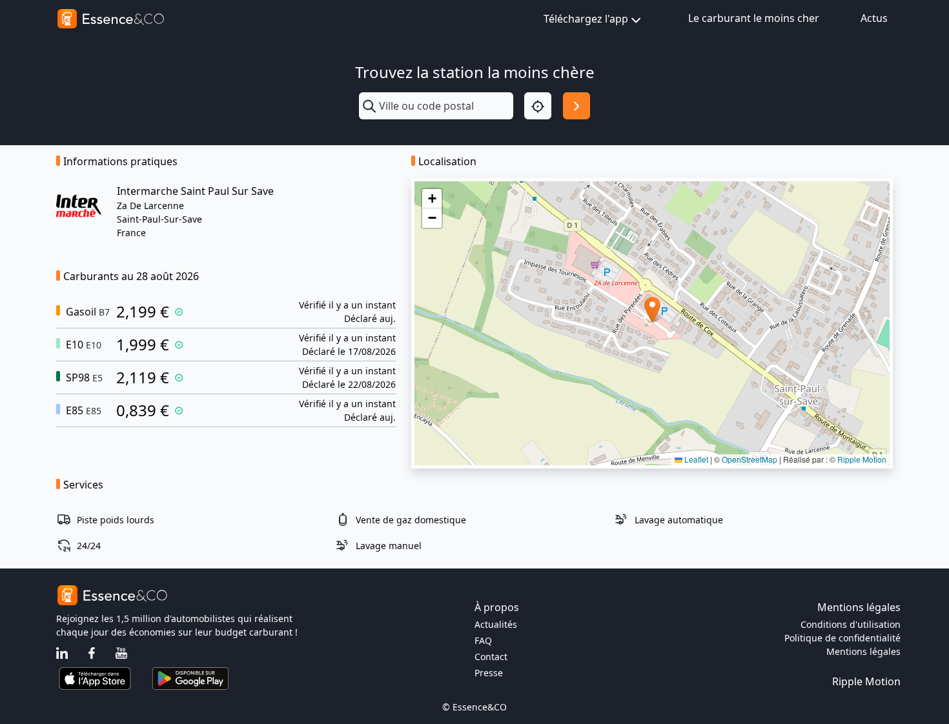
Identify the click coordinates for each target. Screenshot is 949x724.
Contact (490, 656)
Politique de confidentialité (842, 638)
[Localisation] (537, 105)
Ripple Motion (861, 459)
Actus (874, 18)
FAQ (483, 640)
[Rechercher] (576, 105)
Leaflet (695, 459)
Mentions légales (863, 651)
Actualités (495, 624)
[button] (652, 310)
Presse (488, 673)
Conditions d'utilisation (851, 624)
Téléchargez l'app (586, 19)
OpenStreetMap (749, 459)
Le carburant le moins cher (753, 18)
